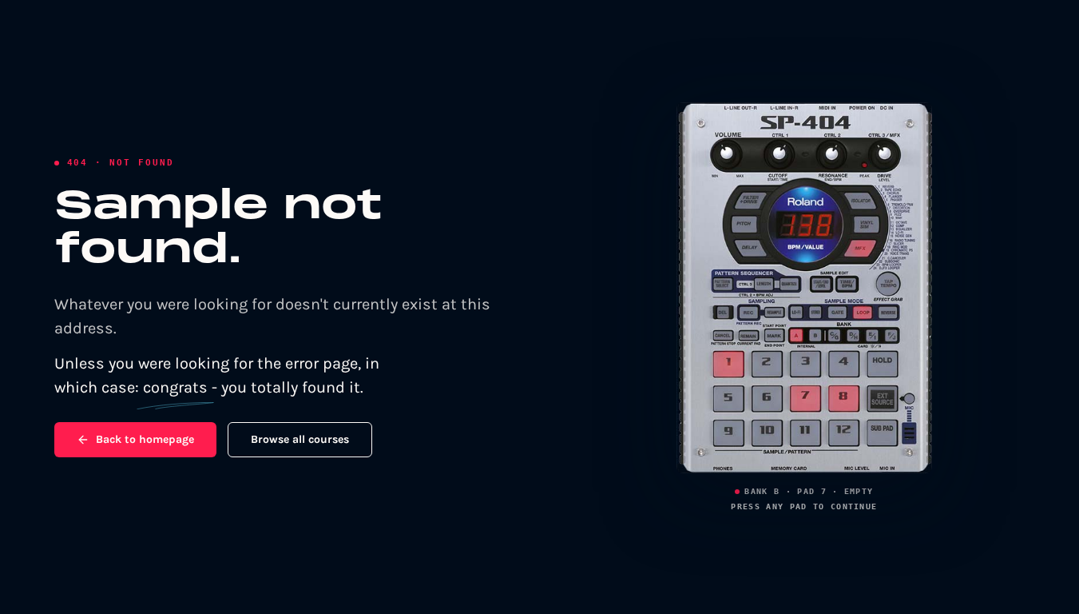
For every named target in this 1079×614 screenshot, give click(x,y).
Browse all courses (300, 439)
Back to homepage (145, 439)
